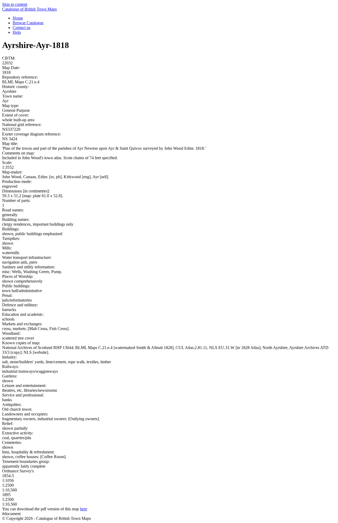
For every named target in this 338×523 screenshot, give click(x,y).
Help (17, 32)
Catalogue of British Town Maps (29, 9)
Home (18, 18)
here (83, 509)
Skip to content (14, 4)
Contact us (21, 27)
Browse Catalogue (28, 23)
